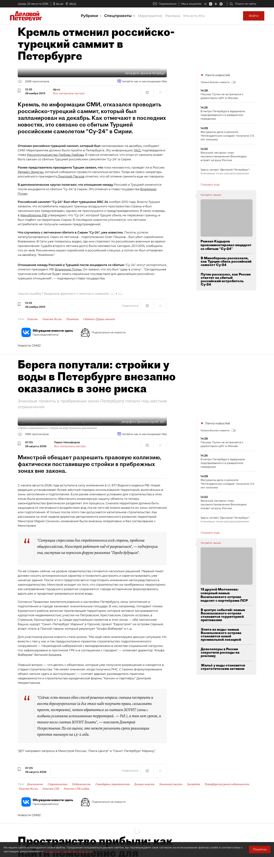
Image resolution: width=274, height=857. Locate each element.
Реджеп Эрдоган (31, 172)
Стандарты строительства (112, 784)
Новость (32, 319)
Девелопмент (35, 784)
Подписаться (168, 3)
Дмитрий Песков (70, 176)
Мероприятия (150, 16)
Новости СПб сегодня (76, 789)
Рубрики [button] (90, 15)
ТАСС (137, 150)
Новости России (52, 319)
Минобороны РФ (33, 215)
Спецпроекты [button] (118, 15)
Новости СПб (50, 789)
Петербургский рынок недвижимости (227, 784)
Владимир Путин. (68, 269)
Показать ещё (210, 184)
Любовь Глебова (71, 155)
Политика (72, 319)
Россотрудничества (42, 155)
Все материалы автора (68, 93)
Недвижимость (81, 784)
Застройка (193, 784)
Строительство (57, 784)
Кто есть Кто (193, 16)
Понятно (260, 849)
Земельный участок (170, 784)
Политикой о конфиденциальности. (69, 851)
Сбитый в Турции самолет (99, 319)
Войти (254, 16)
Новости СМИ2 (29, 345)
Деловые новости (144, 784)
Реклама (172, 16)
